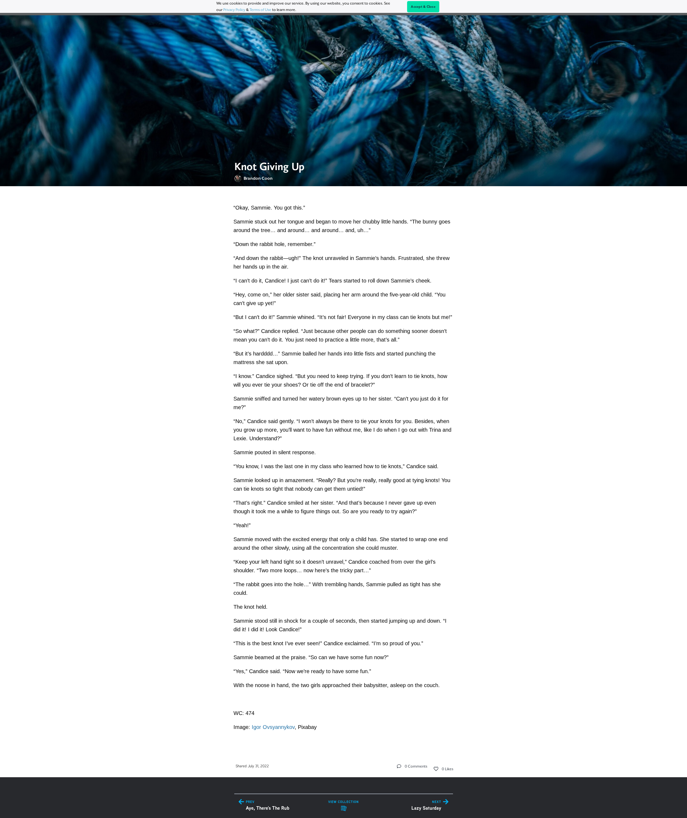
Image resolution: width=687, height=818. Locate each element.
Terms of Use (260, 10)
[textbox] (343, 466)
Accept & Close (423, 7)
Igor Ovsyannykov (273, 727)
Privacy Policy (234, 10)
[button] (399, 766)
